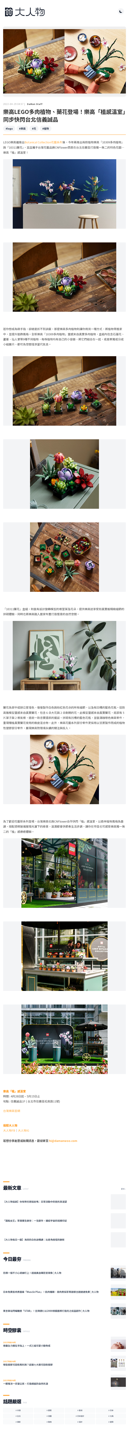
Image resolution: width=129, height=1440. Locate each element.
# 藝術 (79, 1410)
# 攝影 (18, 1422)
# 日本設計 (80, 1416)
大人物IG (23, 1130)
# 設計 (79, 1422)
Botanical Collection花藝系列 (43, 142)
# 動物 (49, 1422)
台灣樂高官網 (11, 1111)
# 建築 (110, 1422)
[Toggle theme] (121, 11)
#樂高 (22, 128)
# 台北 (18, 1416)
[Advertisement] (64, 1164)
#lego (9, 128)
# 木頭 (18, 1410)
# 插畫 (49, 1416)
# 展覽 (49, 1410)
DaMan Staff (34, 104)
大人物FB (9, 1130)
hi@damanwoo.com (63, 1141)
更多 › (123, 1189)
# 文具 (110, 1416)
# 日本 (110, 1410)
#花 (34, 128)
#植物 (45, 128)
